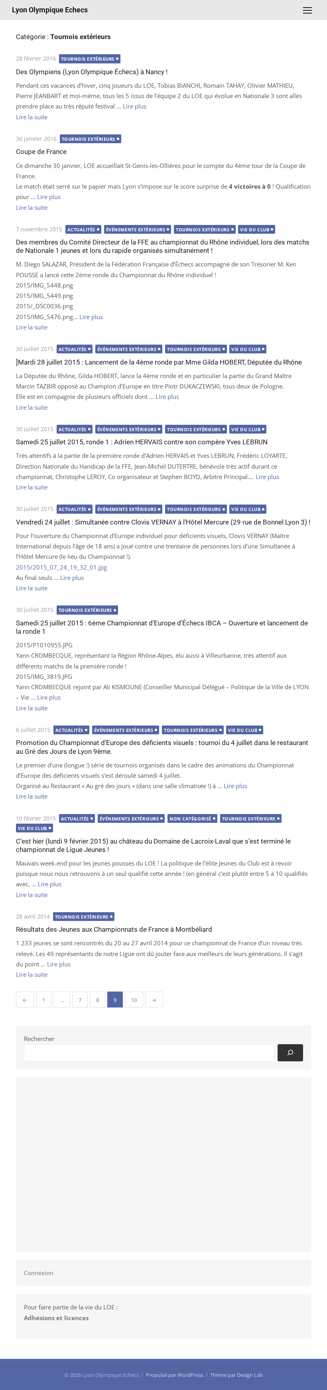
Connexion (38, 1273)
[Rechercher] (290, 1052)
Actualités (81, 230)
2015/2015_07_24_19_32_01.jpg (61, 567)
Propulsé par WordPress (174, 1374)
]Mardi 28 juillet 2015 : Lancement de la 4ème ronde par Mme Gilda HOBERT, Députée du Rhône (159, 362)
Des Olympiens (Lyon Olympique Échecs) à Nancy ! (91, 72)
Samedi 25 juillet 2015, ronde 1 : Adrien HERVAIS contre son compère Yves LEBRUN (142, 442)
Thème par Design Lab (236, 1374)
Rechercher (39, 1039)
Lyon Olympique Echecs (50, 10)
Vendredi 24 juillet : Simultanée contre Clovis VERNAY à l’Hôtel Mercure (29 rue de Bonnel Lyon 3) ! (163, 522)
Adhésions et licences (56, 1318)
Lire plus (134, 106)
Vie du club (254, 230)
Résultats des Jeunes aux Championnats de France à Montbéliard (114, 929)
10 (134, 1000)
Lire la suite (31, 117)
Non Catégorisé (190, 819)
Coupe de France (41, 152)
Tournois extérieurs (87, 59)
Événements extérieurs (135, 230)
